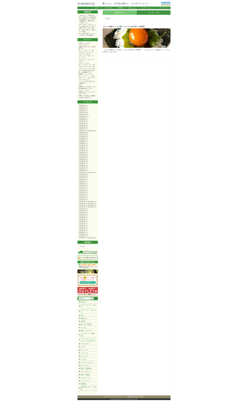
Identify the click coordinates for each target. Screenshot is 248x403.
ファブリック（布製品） (88, 335)
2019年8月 (91, 238)
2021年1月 (82, 209)
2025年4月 (82, 127)
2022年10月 (82, 178)
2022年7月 (82, 183)
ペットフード (85, 381)
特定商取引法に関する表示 (135, 397)
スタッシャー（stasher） (88, 311)
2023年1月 (91, 172)
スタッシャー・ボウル (85, 77)
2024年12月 (82, 132)
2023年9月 (82, 160)
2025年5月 (82, 125)
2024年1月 (82, 152)
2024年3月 (82, 149)
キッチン (84, 327)
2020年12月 (82, 210)
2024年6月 (82, 143)
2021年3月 (82, 207)
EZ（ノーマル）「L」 (85, 76)
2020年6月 (82, 221)
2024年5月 (82, 145)
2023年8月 (82, 161)
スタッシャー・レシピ (85, 68)
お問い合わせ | (133, 8)
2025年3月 (82, 129)
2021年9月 (82, 201)
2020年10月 (82, 214)
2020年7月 (82, 219)
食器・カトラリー (87, 330)
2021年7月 (82, 203)
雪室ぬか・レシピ (84, 74)
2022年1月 (82, 194)
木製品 (83, 321)
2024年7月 (82, 141)
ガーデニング (85, 378)
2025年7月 (82, 121)
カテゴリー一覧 (153, 13)
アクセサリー (85, 344)
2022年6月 (82, 185)
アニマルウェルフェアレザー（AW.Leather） (88, 340)
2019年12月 (82, 232)
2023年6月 (82, 165)
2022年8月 (82, 181)
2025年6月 (82, 123)
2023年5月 (82, 167)
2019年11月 (82, 234)
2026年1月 (82, 111)
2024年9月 (82, 138)
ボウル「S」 (82, 63)
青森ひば (84, 318)
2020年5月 (82, 223)
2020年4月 (82, 225)
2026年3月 (82, 107)
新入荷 (83, 302)
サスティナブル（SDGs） (88, 306)
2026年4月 (82, 105)
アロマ (83, 347)
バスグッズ (84, 353)
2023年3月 (82, 170)
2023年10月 (82, 158)
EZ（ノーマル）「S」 (85, 50)
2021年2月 (91, 207)
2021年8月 (91, 201)
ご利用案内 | (121, 8)
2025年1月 (91, 131)
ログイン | (99, 8)
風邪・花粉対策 (86, 368)
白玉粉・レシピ (83, 43)
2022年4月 (82, 189)
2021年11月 (82, 198)
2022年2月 (82, 192)
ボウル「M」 (82, 79)
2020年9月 (82, 216)
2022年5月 (82, 187)
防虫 (82, 315)
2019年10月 (82, 236)
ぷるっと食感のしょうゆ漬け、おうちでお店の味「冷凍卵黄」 (124, 26)
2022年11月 (82, 176)
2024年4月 (82, 147)
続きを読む (113, 51)
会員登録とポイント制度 (88, 388)
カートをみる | (109, 8)
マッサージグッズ (87, 362)
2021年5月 (82, 205)
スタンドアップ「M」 (85, 66)
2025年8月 (82, 120)
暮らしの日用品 (86, 324)
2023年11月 (82, 156)
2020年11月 (82, 212)
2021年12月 (82, 196)
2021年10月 (82, 199)
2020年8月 (82, 218)
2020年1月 (82, 230)
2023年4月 (82, 169)
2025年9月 (82, 118)
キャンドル (84, 350)
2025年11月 (82, 114)
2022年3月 (82, 190)
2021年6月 (91, 203)
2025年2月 (82, 131)
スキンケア (84, 356)
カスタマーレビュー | (148, 8)
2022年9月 (82, 179)
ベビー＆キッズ (86, 371)
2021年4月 (91, 205)
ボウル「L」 (82, 90)
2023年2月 (82, 172)
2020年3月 (82, 227)
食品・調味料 (85, 375)
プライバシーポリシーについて (113, 397)
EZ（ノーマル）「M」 (85, 65)
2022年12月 (82, 174)
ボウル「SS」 (83, 45)
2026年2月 (82, 109)
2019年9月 (82, 238)
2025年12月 (82, 112)
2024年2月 (82, 150)
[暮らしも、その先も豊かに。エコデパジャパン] (86, 5)
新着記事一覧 (119, 13)
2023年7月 (82, 163)
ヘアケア (84, 359)
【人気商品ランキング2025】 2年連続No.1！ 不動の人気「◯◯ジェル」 (87, 20)
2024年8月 (82, 140)
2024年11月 (82, 134)
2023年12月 (82, 154)
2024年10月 (82, 136)
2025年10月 (82, 116)
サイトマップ (162, 8)
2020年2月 (82, 228)
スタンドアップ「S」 (85, 52)
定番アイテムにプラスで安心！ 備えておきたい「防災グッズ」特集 (87, 29)
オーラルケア (85, 365)
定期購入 (84, 384)
